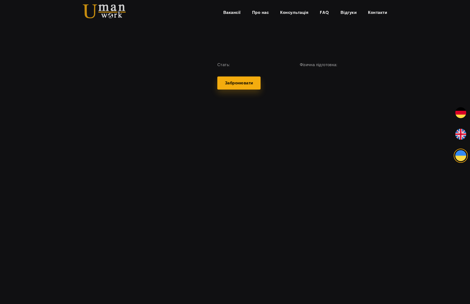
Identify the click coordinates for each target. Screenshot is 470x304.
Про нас (260, 12)
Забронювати (239, 83)
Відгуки (349, 12)
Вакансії (232, 12)
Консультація (294, 12)
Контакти (377, 12)
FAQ (324, 12)
